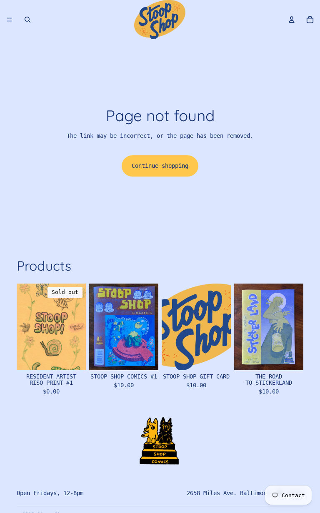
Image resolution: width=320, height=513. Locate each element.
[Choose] (145, 357)
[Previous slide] (98, 327)
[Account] (291, 19)
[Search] (27, 19)
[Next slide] (149, 327)
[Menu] (9, 19)
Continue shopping (160, 165)
